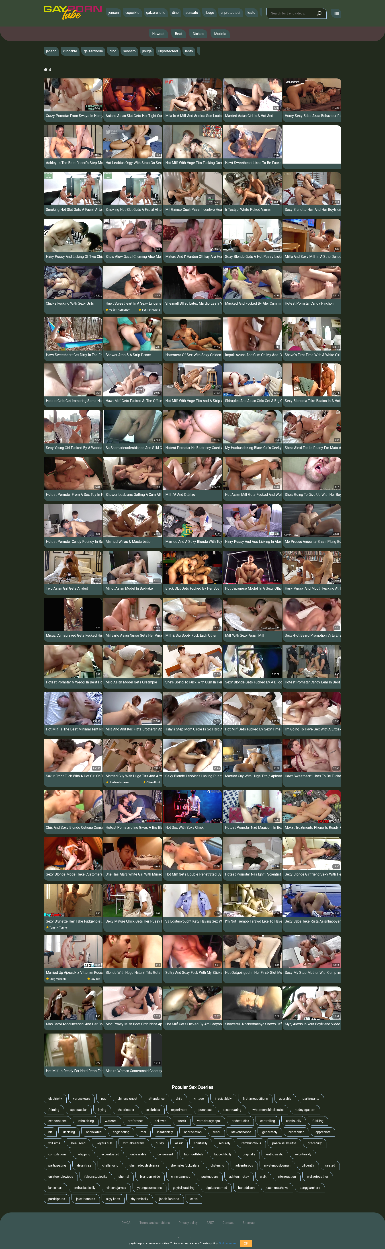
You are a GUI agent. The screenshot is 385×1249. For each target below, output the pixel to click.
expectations (57, 1121)
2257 (210, 1222)
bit (50, 1132)
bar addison (246, 1188)
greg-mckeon (57, 978)
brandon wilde (150, 1176)
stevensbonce (241, 1132)
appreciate (323, 1132)
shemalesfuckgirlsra (185, 1165)
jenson (114, 12)
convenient (165, 1154)
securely (224, 1143)
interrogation (287, 1176)
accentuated (110, 1154)
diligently (308, 1165)
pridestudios (240, 1121)
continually (293, 1121)
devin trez (84, 1165)
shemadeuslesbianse (144, 1165)
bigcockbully (222, 1154)
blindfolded (296, 1132)
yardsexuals (81, 1098)
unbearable (138, 1154)
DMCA (126, 1222)
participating (57, 1165)
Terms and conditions (154, 1222)
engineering (121, 1132)
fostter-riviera (151, 309)
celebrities (152, 1110)
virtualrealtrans (134, 1143)
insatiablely (165, 1132)
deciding (69, 1132)
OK (246, 1243)
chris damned (180, 1176)
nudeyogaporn (305, 1110)
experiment (179, 1110)
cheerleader (125, 1110)
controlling (267, 1121)
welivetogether (317, 1176)
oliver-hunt (153, 782)
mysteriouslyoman (277, 1165)
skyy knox (113, 1199)
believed (160, 1121)
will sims (54, 1143)
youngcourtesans (149, 1188)
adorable (285, 1098)
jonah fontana (169, 1199)
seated (330, 1165)
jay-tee (95, 978)
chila (179, 1098)
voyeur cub (104, 1143)
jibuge (209, 12)
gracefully (315, 1143)
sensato (191, 12)
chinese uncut (127, 1098)
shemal (124, 1176)
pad (103, 1098)
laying (102, 1110)
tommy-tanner (58, 927)
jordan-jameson (119, 782)
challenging (110, 1165)
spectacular (78, 1110)
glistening (217, 1165)
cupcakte (132, 12)
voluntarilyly (303, 1154)
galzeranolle (155, 12)
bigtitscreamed (216, 1188)
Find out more (227, 1243)
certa (194, 1199)
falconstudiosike (95, 1176)
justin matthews (277, 1188)
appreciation (193, 1132)
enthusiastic (274, 1154)
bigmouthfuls (193, 1154)
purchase (205, 1110)
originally (249, 1154)
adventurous (244, 1165)
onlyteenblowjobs (60, 1176)
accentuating (232, 1110)
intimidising (86, 1121)
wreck (182, 1121)
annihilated (94, 1132)
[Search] (318, 13)
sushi (216, 1132)
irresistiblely (223, 1098)
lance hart (55, 1188)
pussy (160, 1143)
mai (143, 1132)
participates (56, 1199)
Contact (228, 1222)
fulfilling (318, 1121)
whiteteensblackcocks (268, 1110)
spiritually (200, 1143)
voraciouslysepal (209, 1121)
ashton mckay (239, 1176)
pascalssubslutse (284, 1143)
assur (179, 1143)
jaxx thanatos (85, 1199)
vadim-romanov (119, 309)
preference (135, 1121)
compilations (57, 1154)
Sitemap (249, 1222)
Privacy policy (188, 1222)
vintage (198, 1098)
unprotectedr (231, 12)
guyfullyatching (184, 1188)
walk (263, 1176)
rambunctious (251, 1143)
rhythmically (139, 1199)
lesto (251, 12)
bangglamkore (310, 1188)
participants (311, 1098)
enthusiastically (84, 1188)
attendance (156, 1098)
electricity (55, 1098)
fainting (53, 1110)
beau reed (78, 1143)
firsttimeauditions (255, 1098)
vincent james (116, 1188)
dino (175, 12)
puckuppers (209, 1176)
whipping (84, 1154)
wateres (111, 1121)
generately (269, 1132)
